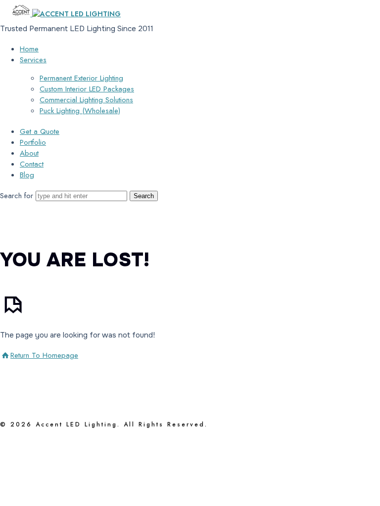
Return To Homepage (44, 355)
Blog (27, 174)
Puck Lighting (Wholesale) (80, 110)
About (29, 153)
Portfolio (33, 142)
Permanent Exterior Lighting (81, 78)
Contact (32, 164)
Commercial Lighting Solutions (86, 99)
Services (33, 59)
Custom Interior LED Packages (87, 89)
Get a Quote (39, 131)
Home (29, 48)
